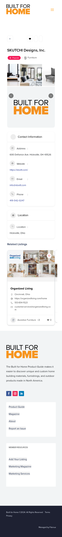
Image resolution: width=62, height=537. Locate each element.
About (12, 421)
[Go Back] (10, 39)
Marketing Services (19, 473)
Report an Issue (17, 428)
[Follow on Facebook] (8, 393)
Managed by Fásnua (47, 527)
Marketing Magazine (20, 466)
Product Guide (17, 407)
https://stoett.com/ (19, 170)
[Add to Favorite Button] (49, 255)
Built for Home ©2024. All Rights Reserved (25, 512)
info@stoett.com (18, 185)
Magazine (14, 414)
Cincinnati (19, 294)
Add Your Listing (18, 459)
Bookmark (30, 39)
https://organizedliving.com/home (31, 298)
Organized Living (21, 288)
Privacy (9, 515)
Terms (47, 512)
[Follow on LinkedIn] (21, 393)
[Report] (40, 39)
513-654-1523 (21, 302)
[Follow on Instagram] (15, 393)
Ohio (27, 294)
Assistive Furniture (26, 320)
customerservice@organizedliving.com (33, 308)
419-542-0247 (17, 200)
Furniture (32, 57)
